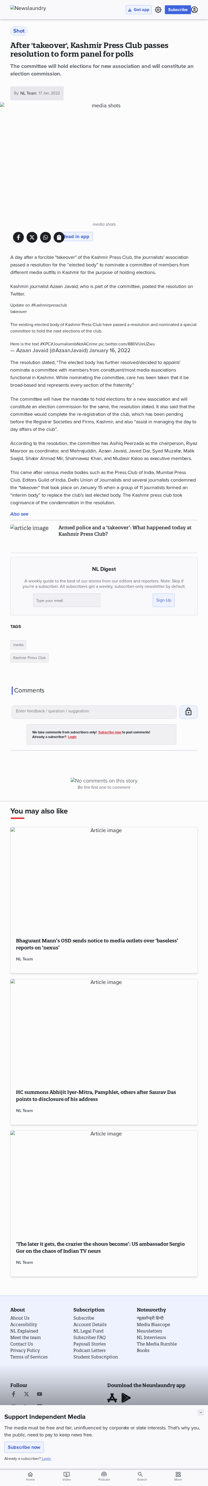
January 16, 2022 (110, 350)
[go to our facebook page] (13, 1394)
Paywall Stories (89, 1344)
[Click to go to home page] (40, 8)
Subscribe (178, 9)
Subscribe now (24, 1447)
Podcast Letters (89, 1350)
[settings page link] (158, 9)
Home (30, 1476)
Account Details (90, 1324)
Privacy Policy (25, 1350)
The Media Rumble (157, 1344)
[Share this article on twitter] (32, 237)
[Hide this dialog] (201, 1412)
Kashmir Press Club (29, 658)
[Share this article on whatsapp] (45, 237)
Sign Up (163, 600)
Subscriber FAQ (89, 1337)
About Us (20, 1318)
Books (143, 1350)
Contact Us (21, 1344)
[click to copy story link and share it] (59, 237)
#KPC (45, 344)
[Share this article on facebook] (18, 237)
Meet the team (25, 1337)
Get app (141, 9)
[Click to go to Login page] (194, 9)
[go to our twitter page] (26, 1394)
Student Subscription (95, 1357)
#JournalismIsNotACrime (74, 344)
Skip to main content (37, 36)
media (18, 645)
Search (142, 1479)
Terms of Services (29, 1357)
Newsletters (149, 1331)
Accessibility (23, 1324)
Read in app (76, 236)
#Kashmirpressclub (49, 305)
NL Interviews (151, 1337)
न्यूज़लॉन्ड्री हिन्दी (150, 1318)
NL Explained (24, 1331)
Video (66, 1476)
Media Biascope (153, 1324)
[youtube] (39, 1394)
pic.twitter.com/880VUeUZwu (127, 344)
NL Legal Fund (88, 1331)
